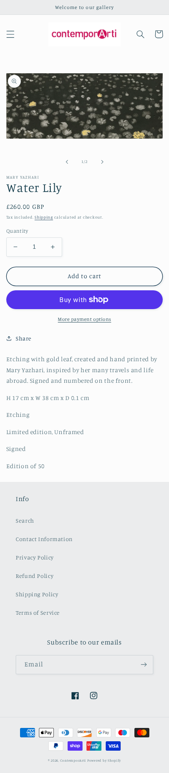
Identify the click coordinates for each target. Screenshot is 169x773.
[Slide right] (102, 161)
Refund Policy (34, 575)
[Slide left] (66, 161)
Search (25, 520)
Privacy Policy (35, 557)
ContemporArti (73, 760)
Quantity (17, 231)
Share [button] (23, 338)
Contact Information (44, 539)
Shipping (44, 217)
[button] (10, 34)
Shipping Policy (37, 594)
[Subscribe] (144, 664)
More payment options (84, 319)
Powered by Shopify (104, 760)
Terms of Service (38, 612)
